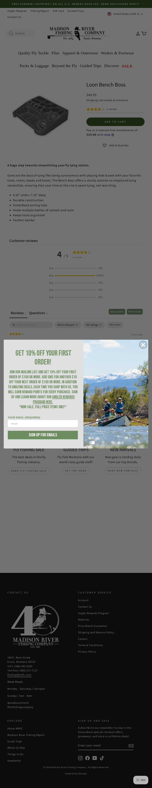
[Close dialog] (143, 345)
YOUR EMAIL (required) (24, 417)
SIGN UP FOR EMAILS (43, 435)
